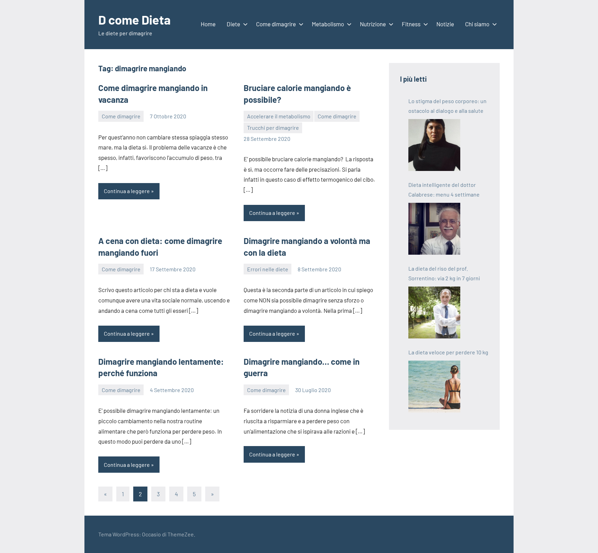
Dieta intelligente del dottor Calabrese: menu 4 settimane (444, 189)
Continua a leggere (127, 191)
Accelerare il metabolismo (278, 116)
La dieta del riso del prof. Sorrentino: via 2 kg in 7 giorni (444, 273)
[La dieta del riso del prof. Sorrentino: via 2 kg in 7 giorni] (434, 312)
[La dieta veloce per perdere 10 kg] (434, 387)
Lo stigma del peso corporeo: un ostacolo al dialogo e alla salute (447, 106)
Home (208, 23)
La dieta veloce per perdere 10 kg (448, 352)
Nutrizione (373, 23)
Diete (233, 23)
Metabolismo (328, 23)
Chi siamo (477, 23)
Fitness (411, 23)
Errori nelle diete (267, 269)
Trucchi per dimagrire (273, 127)
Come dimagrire (276, 23)
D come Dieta (134, 19)
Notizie (445, 23)
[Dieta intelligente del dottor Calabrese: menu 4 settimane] (434, 229)
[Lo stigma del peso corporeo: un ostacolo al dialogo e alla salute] (434, 145)
